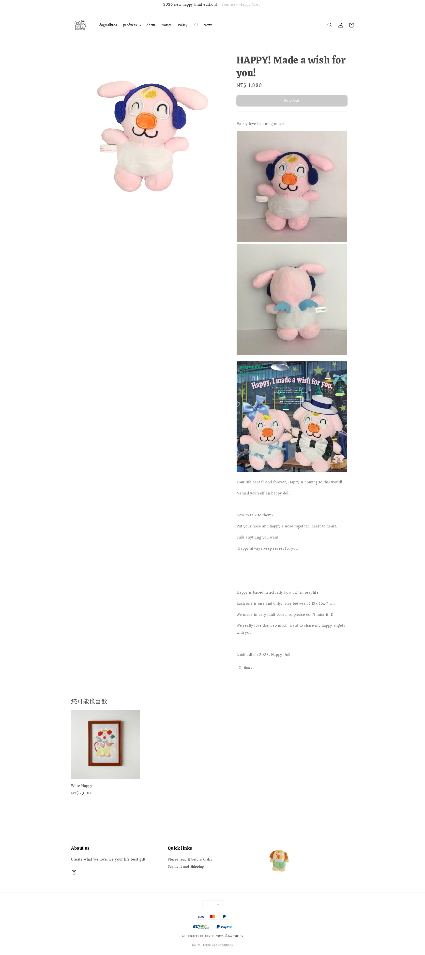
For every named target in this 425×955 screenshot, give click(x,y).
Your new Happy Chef (241, 4)
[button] (329, 25)
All (196, 25)
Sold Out (292, 100)
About (150, 25)
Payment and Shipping (186, 867)
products (130, 25)
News (208, 25)
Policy (183, 25)
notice (196, 945)
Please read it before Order (190, 860)
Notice (166, 25)
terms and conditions (218, 945)
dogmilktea (108, 25)
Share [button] (248, 667)
